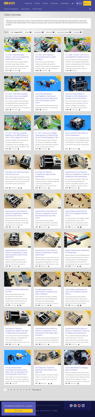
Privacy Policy (45, 410)
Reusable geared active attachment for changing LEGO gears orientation (46, 291)
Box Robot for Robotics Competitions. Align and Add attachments (45, 174)
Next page (36, 389)
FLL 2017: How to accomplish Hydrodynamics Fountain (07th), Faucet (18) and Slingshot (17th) (46, 135)
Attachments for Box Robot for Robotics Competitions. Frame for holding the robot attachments (77, 174)
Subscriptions (65, 3)
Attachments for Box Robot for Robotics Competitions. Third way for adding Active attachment (77, 331)
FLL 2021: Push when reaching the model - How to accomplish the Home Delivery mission (16, 96)
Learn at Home (25, 9)
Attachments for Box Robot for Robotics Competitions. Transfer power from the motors (16, 213)
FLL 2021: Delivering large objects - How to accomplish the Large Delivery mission (17, 57)
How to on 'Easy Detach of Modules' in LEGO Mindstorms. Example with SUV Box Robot (76, 96)
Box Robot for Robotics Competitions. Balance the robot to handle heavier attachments (16, 331)
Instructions (54, 3)
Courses (37, 3)
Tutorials (45, 3)
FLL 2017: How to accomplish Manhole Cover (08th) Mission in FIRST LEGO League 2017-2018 (16, 135)
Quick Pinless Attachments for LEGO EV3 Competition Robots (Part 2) (76, 291)
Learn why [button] (29, 406)
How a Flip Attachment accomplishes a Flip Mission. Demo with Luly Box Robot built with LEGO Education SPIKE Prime (46, 98)
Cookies (55, 410)
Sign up (87, 3)
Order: (15, 32)
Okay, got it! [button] (18, 410)
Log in (80, 3)
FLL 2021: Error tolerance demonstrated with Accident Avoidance (45, 57)
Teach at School (37, 9)
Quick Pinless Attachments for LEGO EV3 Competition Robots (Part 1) (76, 213)
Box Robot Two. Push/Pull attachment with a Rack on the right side (46, 370)
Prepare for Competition (11, 9)
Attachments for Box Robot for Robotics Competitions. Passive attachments (46, 252)
